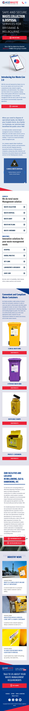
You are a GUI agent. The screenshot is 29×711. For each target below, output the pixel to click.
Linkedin (13, 700)
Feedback (8, 693)
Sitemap (12, 693)
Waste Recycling (9, 225)
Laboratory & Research (12, 267)
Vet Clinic (7, 262)
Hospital (7, 250)
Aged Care (7, 273)
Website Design (17, 703)
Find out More (15, 37)
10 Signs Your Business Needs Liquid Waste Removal (13, 651)
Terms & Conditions (20, 693)
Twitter (16, 700)
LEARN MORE (15, 106)
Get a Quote (16, 685)
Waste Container (9, 231)
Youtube (20, 700)
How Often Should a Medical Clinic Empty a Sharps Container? (14, 618)
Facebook (9, 700)
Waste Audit (8, 219)
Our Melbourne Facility (16, 543)
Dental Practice (9, 256)
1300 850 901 (23, 3)
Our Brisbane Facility (15, 538)
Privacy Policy (15, 696)
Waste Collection (10, 207)
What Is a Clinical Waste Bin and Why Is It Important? (14, 583)
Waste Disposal (9, 213)
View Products (14, 352)
